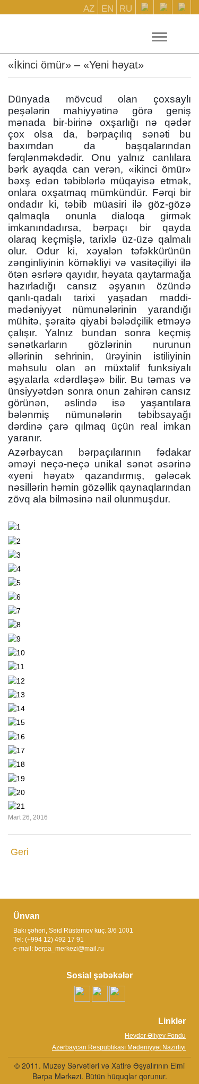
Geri (20, 852)
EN (107, 9)
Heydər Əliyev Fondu (155, 1035)
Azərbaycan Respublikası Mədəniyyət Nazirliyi (119, 1047)
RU (125, 9)
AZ (88, 9)
